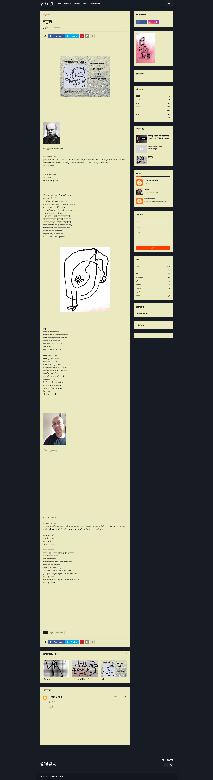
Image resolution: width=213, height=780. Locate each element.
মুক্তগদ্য (150, 157)
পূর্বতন (127, 749)
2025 (153, 96)
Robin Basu (55, 696)
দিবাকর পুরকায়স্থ (59, 633)
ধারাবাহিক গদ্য (153, 292)
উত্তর (51, 706)
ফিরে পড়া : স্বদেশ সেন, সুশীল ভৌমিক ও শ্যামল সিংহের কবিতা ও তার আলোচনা (159, 137)
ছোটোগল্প (153, 285)
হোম (44, 15)
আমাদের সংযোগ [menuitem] (95, 3)
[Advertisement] (85, 610)
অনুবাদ (48, 15)
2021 (153, 110)
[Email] (87, 36)
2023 (153, 103)
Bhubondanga (56, 776)
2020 (153, 114)
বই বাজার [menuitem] (77, 3)
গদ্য (153, 270)
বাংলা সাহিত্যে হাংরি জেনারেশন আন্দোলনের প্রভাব (156, 147)
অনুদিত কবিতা (46, 679)
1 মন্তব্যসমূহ (56, 28)
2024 (153, 99)
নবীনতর (43, 749)
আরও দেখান (124, 654)
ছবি (153, 281)
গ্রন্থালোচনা (153, 277)
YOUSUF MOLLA (151, 180)
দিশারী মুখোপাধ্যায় (149, 199)
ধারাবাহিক (153, 288)
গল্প (153, 274)
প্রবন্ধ (153, 296)
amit (146, 189)
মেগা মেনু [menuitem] (66, 3)
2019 (153, 118)
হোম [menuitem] (59, 3)
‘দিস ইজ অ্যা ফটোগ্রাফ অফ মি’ (80, 679)
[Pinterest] (82, 36)
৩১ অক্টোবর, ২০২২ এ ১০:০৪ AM (119, 697)
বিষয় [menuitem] (84, 3)
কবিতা (153, 266)
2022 (153, 107)
